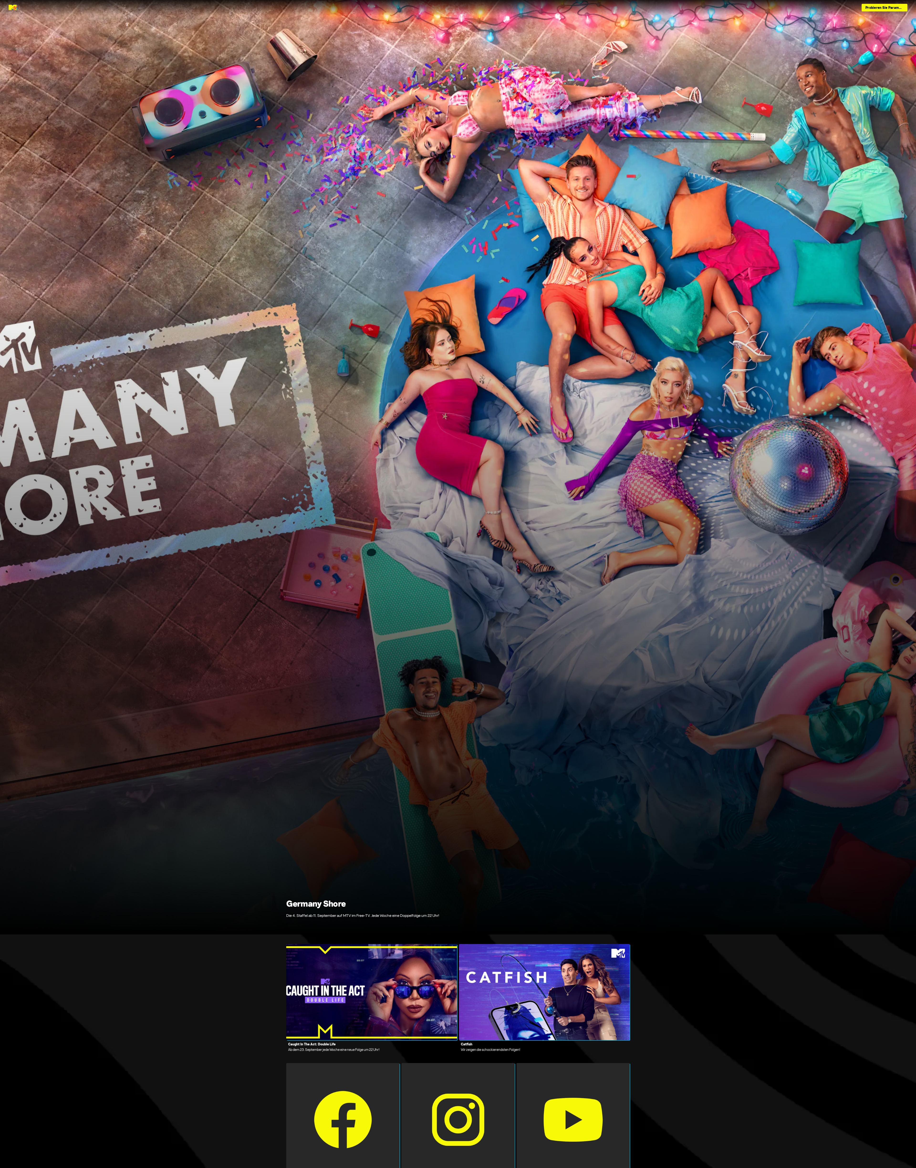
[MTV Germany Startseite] (13, 7)
